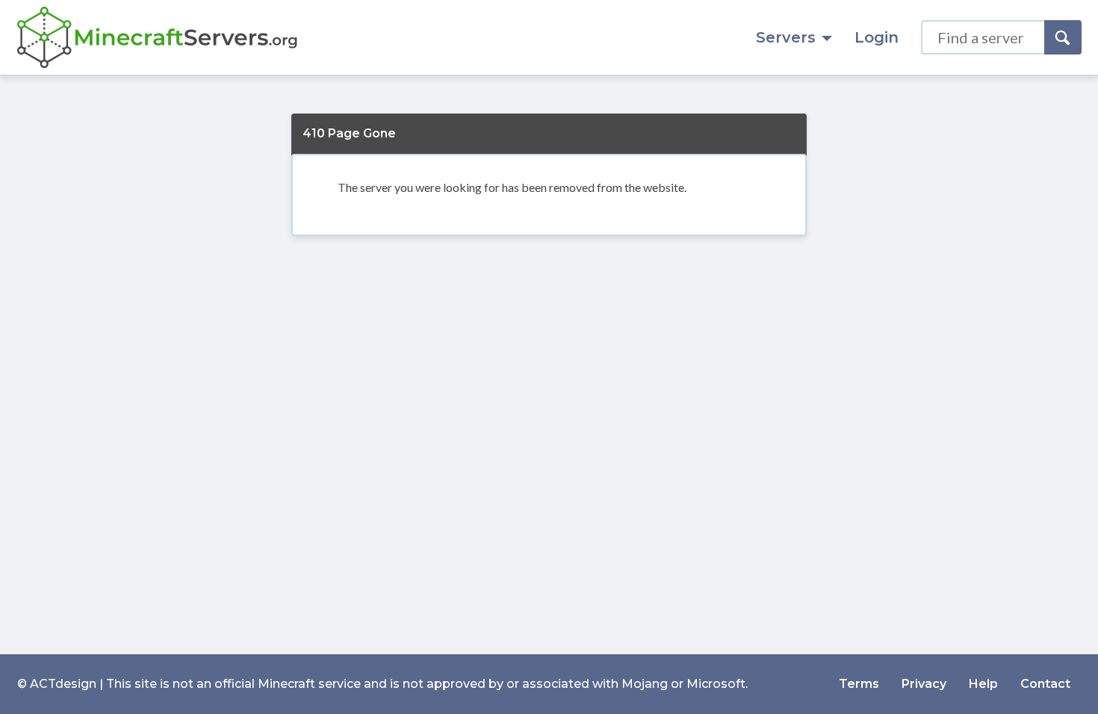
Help (983, 684)
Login (876, 37)
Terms (859, 684)
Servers (786, 37)
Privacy (924, 684)
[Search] (1063, 37)
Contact (1045, 684)
